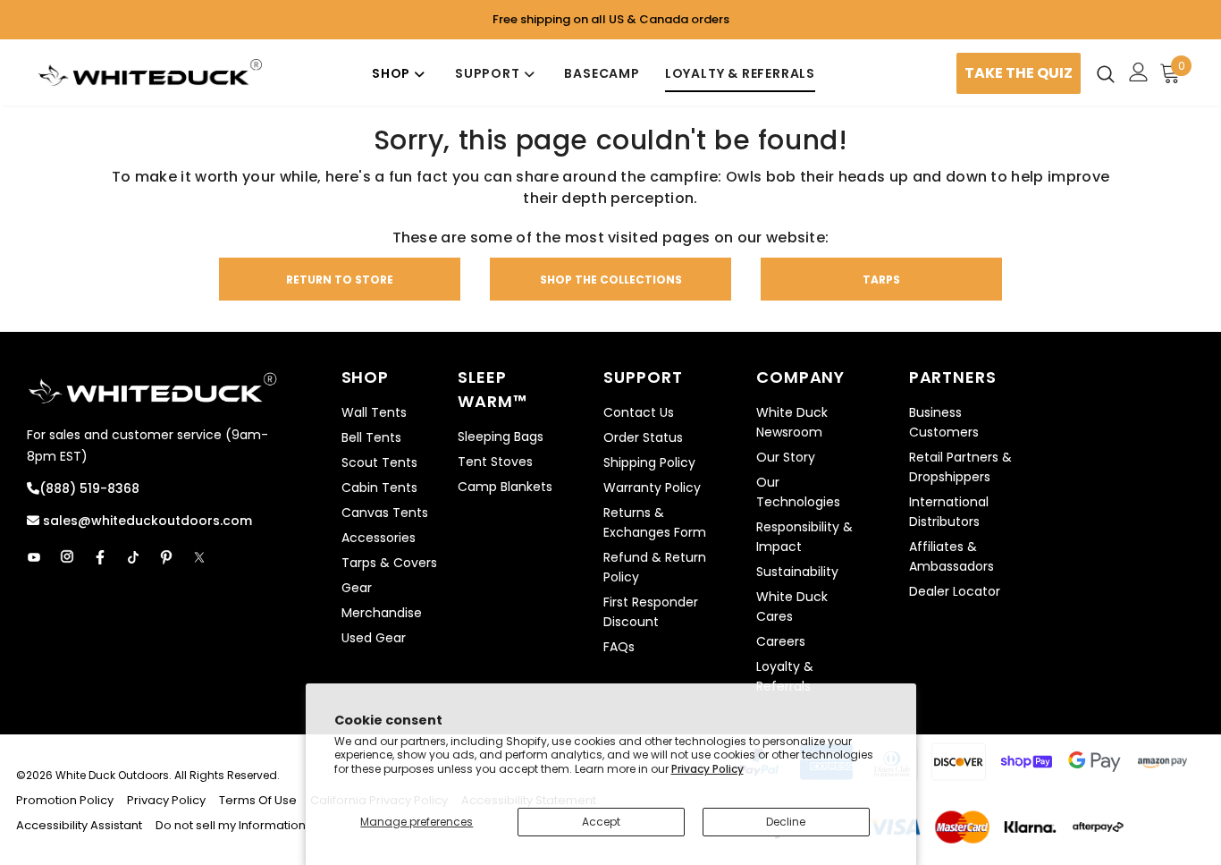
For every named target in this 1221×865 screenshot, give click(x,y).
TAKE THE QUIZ (1018, 73)
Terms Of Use (258, 800)
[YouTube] (34, 557)
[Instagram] (67, 557)
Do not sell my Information (231, 825)
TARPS (881, 279)
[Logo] (150, 73)
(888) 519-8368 (89, 488)
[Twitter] (199, 557)
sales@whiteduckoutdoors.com (145, 521)
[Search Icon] (1106, 73)
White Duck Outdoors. (113, 775)
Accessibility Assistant (79, 825)
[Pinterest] (166, 557)
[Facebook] (100, 557)
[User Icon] (1139, 72)
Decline (785, 821)
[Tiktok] (133, 557)
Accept (601, 821)
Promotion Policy (66, 800)
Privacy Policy (707, 768)
